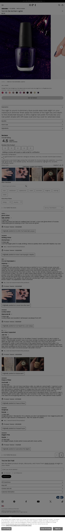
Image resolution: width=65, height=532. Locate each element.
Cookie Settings (6, 528)
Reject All (57, 528)
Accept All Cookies (46, 528)
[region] (32, 524)
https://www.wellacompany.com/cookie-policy (18, 525)
